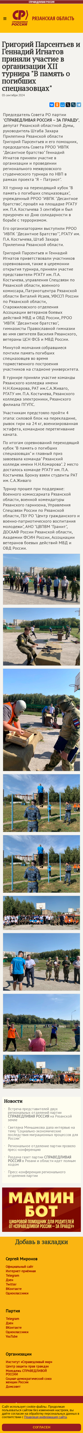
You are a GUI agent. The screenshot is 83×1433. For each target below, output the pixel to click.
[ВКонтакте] (51, 104)
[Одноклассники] (57, 104)
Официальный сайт (19, 1266)
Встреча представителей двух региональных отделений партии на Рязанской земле (38, 1114)
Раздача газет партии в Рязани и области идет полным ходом (40, 1161)
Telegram (12, 1275)
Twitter (11, 1284)
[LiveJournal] (73, 104)
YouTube (12, 1336)
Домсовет (13, 1386)
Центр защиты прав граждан (27, 1366)
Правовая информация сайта (45, 1417)
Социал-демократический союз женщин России (29, 1380)
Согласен (41, 1427)
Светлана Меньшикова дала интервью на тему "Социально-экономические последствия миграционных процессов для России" (41, 1133)
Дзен (9, 1280)
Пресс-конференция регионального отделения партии (35, 1174)
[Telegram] (78, 104)
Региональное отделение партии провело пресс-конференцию (40, 1148)
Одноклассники (17, 1293)
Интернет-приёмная (21, 1271)
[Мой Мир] (62, 104)
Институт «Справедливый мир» (29, 1362)
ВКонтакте (14, 1288)
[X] (68, 104)
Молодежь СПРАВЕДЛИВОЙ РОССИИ (26, 1372)
